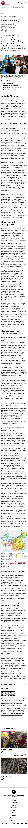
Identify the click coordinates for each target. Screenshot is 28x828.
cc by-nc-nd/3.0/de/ (9, 564)
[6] (18, 172)
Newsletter (14, 807)
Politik (8, 7)
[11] (23, 217)
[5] (24, 158)
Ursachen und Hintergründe (10, 85)
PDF (4, 566)
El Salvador (6, 776)
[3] (15, 135)
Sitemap (14, 805)
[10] (12, 209)
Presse (14, 815)
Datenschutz (14, 802)
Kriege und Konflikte (9, 16)
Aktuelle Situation (8, 83)
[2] (19, 128)
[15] (21, 526)
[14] (26, 506)
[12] (8, 299)
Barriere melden (14, 817)
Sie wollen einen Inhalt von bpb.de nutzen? (11, 715)
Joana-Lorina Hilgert (8, 26)
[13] (17, 423)
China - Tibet (6, 750)
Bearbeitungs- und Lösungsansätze (12, 87)
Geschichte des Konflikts (9, 89)
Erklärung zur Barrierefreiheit (14, 820)
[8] (18, 187)
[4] (2, 155)
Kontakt (14, 812)
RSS (14, 810)
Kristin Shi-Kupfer (7, 24)
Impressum (14, 800)
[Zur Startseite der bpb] (5, 4)
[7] (13, 182)
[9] (8, 190)
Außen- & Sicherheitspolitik (18, 7)
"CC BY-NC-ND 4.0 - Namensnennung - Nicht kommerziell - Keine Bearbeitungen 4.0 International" (12, 702)
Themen (3, 7)
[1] (9, 119)
